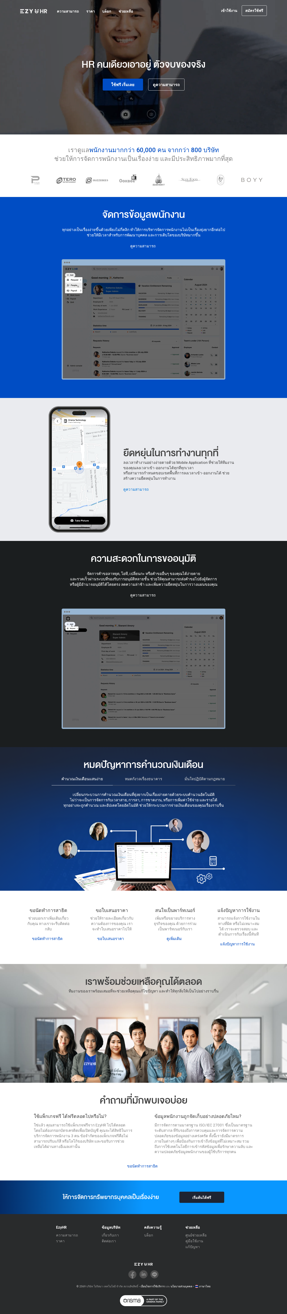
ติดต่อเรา (109, 1241)
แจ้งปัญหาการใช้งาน (237, 944)
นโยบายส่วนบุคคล (181, 1286)
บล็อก (106, 11)
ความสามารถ (68, 11)
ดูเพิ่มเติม (174, 938)
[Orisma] (143, 1300)
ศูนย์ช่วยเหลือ (196, 1235)
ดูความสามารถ (166, 84)
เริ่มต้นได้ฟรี (201, 1197)
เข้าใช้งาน (229, 11)
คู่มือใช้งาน (194, 1241)
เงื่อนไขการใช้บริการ (153, 1286)
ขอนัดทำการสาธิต (47, 938)
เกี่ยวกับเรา (110, 1235)
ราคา (90, 11)
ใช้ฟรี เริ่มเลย (123, 84)
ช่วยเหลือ (126, 11)
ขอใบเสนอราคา (110, 938)
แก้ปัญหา (192, 1247)
